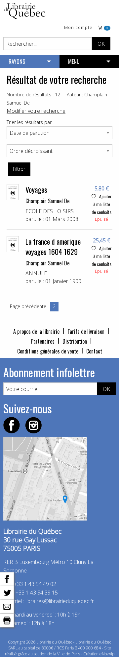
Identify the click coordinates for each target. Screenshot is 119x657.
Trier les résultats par (29, 122)
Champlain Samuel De (47, 201)
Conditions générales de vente (47, 351)
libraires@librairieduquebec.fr (59, 601)
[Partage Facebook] (7, 578)
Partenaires (43, 341)
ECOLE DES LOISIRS (49, 211)
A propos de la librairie (36, 331)
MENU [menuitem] (74, 61)
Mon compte (78, 27)
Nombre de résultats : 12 (33, 94)
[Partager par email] (7, 606)
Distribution (74, 341)
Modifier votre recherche (36, 110)
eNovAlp (106, 654)
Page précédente (28, 306)
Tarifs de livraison (85, 331)
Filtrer (19, 169)
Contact (94, 351)
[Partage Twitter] (7, 592)
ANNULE (36, 273)
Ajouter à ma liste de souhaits (102, 204)
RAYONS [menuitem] (17, 61)
